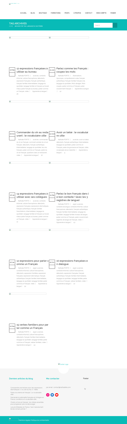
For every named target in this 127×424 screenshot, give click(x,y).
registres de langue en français (66, 220)
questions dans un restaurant (37, 153)
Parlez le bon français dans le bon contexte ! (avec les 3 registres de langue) (72, 197)
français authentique (38, 81)
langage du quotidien (63, 83)
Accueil (23, 13)
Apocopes (60, 78)
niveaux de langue (81, 214)
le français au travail (42, 86)
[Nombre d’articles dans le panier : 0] (85, 389)
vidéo (27, 91)
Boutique (43, 13)
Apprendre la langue (39, 91)
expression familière (31, 273)
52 (25, 286)
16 (42, 155)
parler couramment (81, 217)
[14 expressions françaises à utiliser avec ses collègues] (29, 163)
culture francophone (30, 78)
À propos (77, 13)
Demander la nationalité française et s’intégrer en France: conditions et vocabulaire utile (27, 398)
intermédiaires (32, 83)
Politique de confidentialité (40, 420)
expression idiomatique (31, 276)
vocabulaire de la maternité (65, 150)
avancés (36, 76)
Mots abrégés (76, 83)
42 (60, 91)
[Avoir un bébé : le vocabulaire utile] (69, 102)
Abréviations (77, 76)
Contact (88, 13)
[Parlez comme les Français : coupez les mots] (69, 38)
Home (11, 26)
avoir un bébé (84, 139)
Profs (67, 13)
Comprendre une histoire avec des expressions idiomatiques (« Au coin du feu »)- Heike (26, 388)
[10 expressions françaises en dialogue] (69, 230)
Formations (56, 13)
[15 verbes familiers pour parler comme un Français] (27, 294)
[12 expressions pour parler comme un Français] (29, 230)
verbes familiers (76, 281)
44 (34, 345)
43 (74, 222)
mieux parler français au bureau (27, 89)
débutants (41, 78)
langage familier (29, 86)
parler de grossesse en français (73, 147)
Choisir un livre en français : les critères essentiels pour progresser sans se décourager (27, 403)
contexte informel (76, 207)
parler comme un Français (71, 86)
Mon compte (101, 13)
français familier (22, 83)
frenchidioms (21, 211)
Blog (33, 13)
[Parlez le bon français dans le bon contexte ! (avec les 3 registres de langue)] (69, 163)
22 (74, 284)
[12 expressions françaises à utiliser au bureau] (29, 38)
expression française (23, 81)
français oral (81, 81)
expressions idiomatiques (39, 206)
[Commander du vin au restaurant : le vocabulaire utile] (29, 102)
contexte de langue (63, 207)
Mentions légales (24, 420)
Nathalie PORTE (23, 76)
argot (75, 204)
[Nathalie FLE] (14, 4)
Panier (113, 13)
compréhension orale (71, 78)
